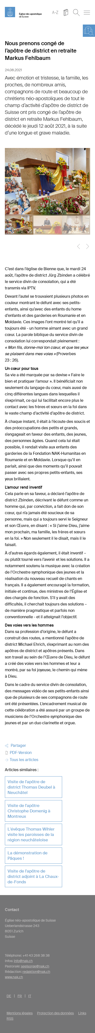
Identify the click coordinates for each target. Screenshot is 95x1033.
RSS (10, 1018)
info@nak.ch (23, 961)
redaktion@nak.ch (36, 971)
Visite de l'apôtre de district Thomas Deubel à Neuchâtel (31, 787)
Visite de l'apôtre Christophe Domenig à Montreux (29, 811)
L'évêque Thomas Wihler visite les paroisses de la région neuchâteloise (31, 834)
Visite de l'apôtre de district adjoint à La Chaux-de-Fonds (33, 876)
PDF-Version (20, 752)
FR (20, 996)
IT (29, 996)
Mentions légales (20, 1013)
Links (82, 1013)
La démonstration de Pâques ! (28, 855)
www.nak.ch (14, 977)
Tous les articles (23, 759)
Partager (17, 745)
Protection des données (55, 1013)
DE (9, 996)
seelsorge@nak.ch (35, 966)
